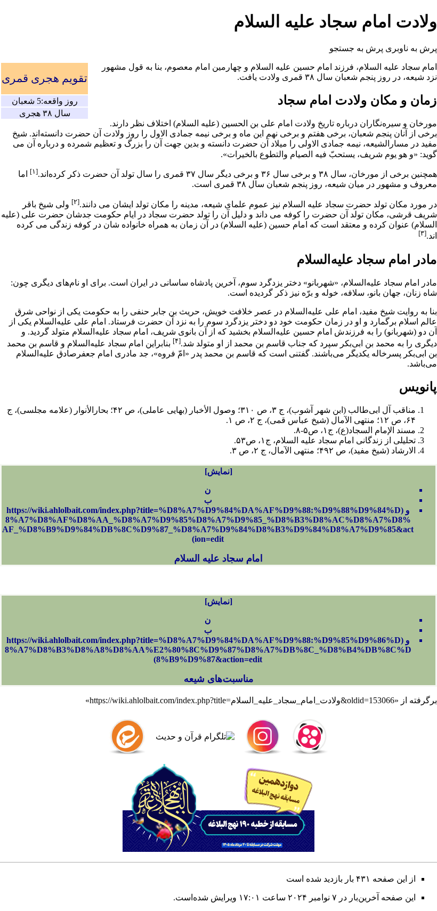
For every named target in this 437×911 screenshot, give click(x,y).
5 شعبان (26, 100)
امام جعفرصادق (84, 353)
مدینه (189, 204)
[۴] (177, 341)
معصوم (180, 66)
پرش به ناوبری (411, 48)
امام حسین (312, 66)
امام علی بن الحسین (257, 123)
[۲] (75, 202)
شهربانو (320, 282)
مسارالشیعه (387, 143)
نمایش (218, 471)
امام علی (341, 311)
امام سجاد (419, 66)
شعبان (346, 77)
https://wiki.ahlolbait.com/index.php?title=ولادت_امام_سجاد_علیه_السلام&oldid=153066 (242, 700)
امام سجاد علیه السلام (218, 558)
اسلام (408, 321)
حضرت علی (42, 214)
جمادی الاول (171, 133)
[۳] (422, 233)
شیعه (415, 77)
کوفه (292, 214)
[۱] (34, 171)
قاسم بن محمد (260, 343)
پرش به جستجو (356, 48)
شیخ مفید (378, 311)
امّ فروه (171, 353)
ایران (139, 282)
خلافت (241, 311)
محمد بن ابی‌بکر (367, 343)
